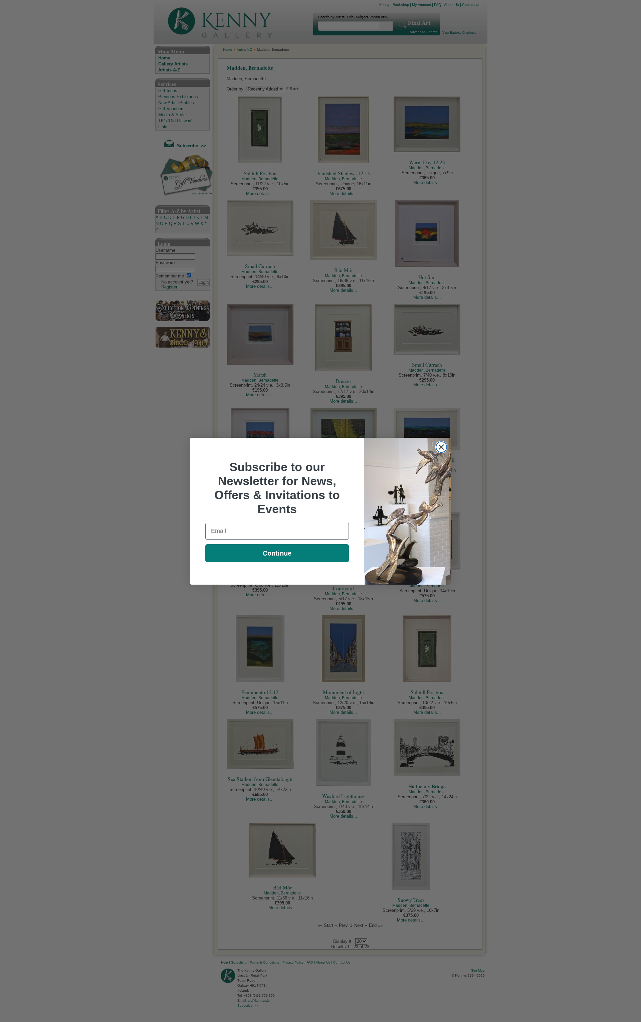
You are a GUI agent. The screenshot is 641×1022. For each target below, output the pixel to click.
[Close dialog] (441, 447)
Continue (277, 553)
